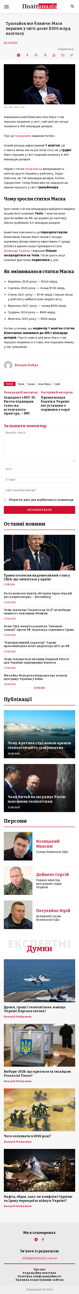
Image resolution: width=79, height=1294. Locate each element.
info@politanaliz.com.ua (39, 1258)
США (57, 384)
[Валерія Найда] (8, 365)
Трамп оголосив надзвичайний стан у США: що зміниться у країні (37, 577)
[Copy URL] (71, 55)
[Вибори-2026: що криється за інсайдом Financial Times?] (39, 1045)
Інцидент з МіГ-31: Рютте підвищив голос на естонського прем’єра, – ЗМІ (20, 405)
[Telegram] (18, 55)
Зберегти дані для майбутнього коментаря (41, 500)
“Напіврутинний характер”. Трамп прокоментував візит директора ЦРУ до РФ (37, 644)
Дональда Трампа (17, 250)
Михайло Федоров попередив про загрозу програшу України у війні (35, 677)
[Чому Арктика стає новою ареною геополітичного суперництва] (39, 734)
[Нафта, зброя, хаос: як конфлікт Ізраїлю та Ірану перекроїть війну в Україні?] (39, 1170)
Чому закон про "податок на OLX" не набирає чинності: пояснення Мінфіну (37, 611)
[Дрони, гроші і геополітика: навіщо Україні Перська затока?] (39, 980)
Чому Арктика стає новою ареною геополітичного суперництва (39, 745)
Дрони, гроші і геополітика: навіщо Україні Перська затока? (35, 1009)
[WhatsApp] (54, 55)
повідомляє (23, 136)
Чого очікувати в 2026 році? (27, 1136)
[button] (70, 6)
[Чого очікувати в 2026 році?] (39, 1109)
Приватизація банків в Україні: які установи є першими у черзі (55, 403)
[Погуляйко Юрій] (18, 915)
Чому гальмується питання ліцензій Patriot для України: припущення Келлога (36, 661)
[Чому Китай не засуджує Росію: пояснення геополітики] (39, 788)
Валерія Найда (26, 365)
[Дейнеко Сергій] (18, 880)
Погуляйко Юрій (53, 910)
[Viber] (36, 55)
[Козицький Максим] (18, 846)
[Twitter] (45, 55)
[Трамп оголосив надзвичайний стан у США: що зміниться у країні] (39, 553)
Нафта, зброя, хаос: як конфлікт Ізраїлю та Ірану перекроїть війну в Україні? (38, 1199)
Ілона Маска (33, 169)
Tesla (21, 384)
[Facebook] (27, 55)
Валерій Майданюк (18, 1016)
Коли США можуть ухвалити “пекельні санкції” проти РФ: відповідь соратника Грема (39, 628)
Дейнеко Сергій (52, 874)
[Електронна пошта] (62, 55)
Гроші (31, 384)
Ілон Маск (44, 384)
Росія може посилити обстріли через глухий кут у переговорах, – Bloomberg (38, 595)
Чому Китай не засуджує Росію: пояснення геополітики (37, 799)
